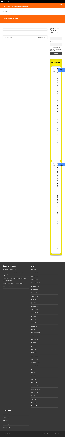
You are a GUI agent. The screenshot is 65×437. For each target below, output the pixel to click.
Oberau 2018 (8, 37)
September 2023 (35, 283)
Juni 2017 (33, 372)
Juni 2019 (33, 316)
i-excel (52, 433)
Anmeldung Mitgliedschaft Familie (57, 96)
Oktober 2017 (34, 359)
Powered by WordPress (41, 433)
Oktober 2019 (34, 309)
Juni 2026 (33, 269)
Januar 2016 (34, 406)
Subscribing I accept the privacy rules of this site (55, 49)
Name (51, 36)
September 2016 (35, 389)
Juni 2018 (33, 346)
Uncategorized (6, 427)
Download (61, 70)
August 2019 (34, 313)
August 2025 (34, 273)
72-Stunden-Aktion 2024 (9, 287)
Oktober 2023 (34, 279)
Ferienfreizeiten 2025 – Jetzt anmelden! (13, 283)
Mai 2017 (33, 376)
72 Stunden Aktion (7, 414)
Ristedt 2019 (42, 37)
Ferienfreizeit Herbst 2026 (9, 269)
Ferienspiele (6, 417)
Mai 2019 (33, 319)
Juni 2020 (33, 303)
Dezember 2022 (35, 286)
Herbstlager (5, 420)
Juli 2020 (33, 299)
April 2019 (33, 323)
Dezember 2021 (35, 289)
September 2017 (35, 362)
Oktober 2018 (34, 336)
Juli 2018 (33, 342)
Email (51, 42)
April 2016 (33, 399)
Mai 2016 (33, 396)
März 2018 (34, 352)
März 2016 (34, 402)
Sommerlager (6, 424)
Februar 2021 (34, 293)
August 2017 (34, 366)
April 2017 (33, 379)
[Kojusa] (3, 11)
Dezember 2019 (35, 306)
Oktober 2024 (34, 276)
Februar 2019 (34, 329)
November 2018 (35, 332)
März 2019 (34, 326)
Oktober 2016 (34, 386)
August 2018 (34, 339)
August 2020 (34, 296)
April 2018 (33, 349)
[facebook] (61, 5)
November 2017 (35, 356)
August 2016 (34, 392)
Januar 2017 (34, 382)
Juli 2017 (33, 369)
